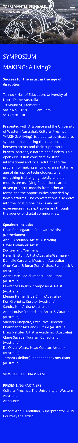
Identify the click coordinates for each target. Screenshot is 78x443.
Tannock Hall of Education (24, 94)
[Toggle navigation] (72, 7)
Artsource (11, 400)
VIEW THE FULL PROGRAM (24, 374)
